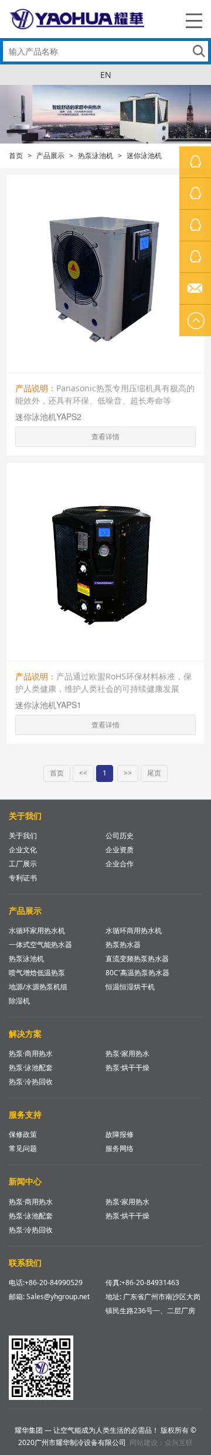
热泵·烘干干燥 (127, 1068)
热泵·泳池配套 (31, 1068)
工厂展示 (23, 864)
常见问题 (23, 1148)
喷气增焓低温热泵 (37, 973)
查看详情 (105, 437)
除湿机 (19, 1001)
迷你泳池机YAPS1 (48, 705)
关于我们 (23, 836)
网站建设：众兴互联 (161, 1442)
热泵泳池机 (95, 155)
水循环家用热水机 (37, 930)
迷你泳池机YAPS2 (48, 416)
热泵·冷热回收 (31, 1082)
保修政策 (23, 1134)
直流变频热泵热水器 (137, 959)
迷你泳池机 (144, 155)
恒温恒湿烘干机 (130, 987)
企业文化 (23, 850)
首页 (16, 155)
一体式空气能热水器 (40, 944)
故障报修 (120, 1134)
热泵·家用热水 (127, 1053)
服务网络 (120, 1148)
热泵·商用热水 (31, 1053)
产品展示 (50, 155)
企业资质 (120, 850)
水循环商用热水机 (134, 930)
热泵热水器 (123, 944)
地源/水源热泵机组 (38, 987)
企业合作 (120, 864)
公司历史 (120, 836)
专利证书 (23, 878)
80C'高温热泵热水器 (137, 973)
